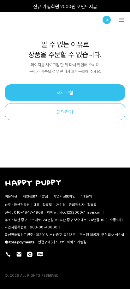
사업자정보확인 (64, 196)
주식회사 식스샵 (112, 234)
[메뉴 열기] (119, 20)
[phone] (8, 254)
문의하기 (65, 112)
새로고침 (65, 92)
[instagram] (29, 254)
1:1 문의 (86, 196)
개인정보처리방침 (35, 196)
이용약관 (11, 196)
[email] (19, 254)
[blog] (40, 254)
